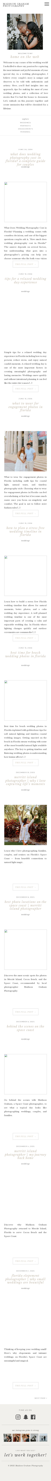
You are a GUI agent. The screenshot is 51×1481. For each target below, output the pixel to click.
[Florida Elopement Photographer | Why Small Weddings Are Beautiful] (25, 1323)
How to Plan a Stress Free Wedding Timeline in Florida (26, 531)
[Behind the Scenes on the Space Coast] (25, 1074)
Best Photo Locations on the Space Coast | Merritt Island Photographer (25, 905)
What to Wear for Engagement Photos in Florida (25, 407)
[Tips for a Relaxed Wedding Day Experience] (25, 326)
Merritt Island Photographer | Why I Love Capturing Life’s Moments (25, 781)
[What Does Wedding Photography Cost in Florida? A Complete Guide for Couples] (25, 202)
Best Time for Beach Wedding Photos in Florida (25, 654)
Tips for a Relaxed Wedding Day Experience (25, 280)
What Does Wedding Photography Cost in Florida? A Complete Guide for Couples (25, 159)
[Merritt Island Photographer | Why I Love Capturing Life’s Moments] (25, 825)
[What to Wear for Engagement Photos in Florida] (25, 451)
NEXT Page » (41, 1398)
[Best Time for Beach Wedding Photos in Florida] (25, 700)
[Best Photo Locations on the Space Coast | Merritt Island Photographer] (25, 949)
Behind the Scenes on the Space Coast (25, 1028)
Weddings (25, 167)
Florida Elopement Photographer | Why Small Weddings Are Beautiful (25, 1279)
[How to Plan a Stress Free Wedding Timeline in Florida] (25, 576)
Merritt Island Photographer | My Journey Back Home (25, 1154)
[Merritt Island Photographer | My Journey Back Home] (25, 1199)
